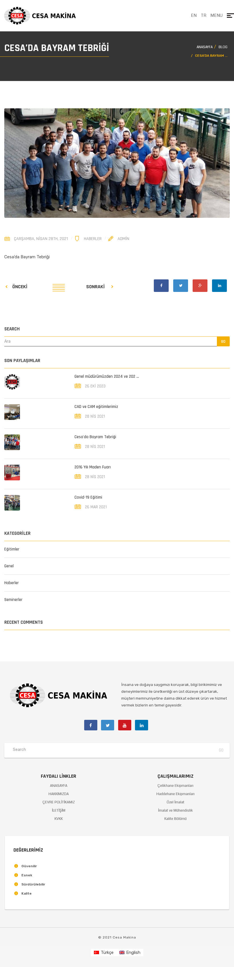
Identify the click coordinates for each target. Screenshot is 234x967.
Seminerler (13, 599)
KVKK (59, 818)
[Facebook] (161, 285)
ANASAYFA (58, 785)
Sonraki (95, 286)
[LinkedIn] (219, 285)
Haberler (93, 239)
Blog (223, 47)
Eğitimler (11, 549)
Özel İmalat (175, 802)
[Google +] (200, 285)
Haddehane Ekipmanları (175, 794)
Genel (9, 566)
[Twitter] (180, 285)
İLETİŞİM (58, 810)
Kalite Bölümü (175, 818)
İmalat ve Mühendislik (175, 810)
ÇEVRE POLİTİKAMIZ (59, 802)
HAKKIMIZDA (59, 794)
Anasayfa (205, 47)
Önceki (19, 286)
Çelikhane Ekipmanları (175, 785)
